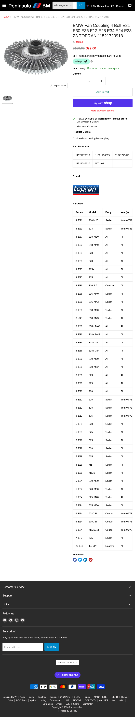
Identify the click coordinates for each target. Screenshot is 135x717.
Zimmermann (56, 700)
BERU (77, 697)
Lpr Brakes (47, 704)
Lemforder (88, 704)
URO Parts (65, 697)
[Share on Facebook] (75, 560)
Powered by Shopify (67, 711)
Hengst (87, 697)
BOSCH (125, 697)
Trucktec (42, 697)
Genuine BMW (9, 697)
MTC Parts (21, 700)
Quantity (77, 74)
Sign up (51, 646)
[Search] (81, 5)
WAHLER (103, 700)
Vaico (22, 697)
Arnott (59, 704)
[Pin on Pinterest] (91, 560)
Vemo (31, 697)
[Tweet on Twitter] (80, 560)
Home (5, 16)
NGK (121, 700)
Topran (53, 697)
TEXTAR (77, 700)
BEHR (115, 697)
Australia (66, 662)
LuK (68, 704)
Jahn (10, 700)
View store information (87, 126)
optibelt (33, 700)
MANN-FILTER (101, 697)
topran (79, 41)
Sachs (76, 704)
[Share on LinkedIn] (85, 560)
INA (67, 700)
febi (113, 700)
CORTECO (90, 700)
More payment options (102, 110)
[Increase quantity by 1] (101, 81)
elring (43, 700)
